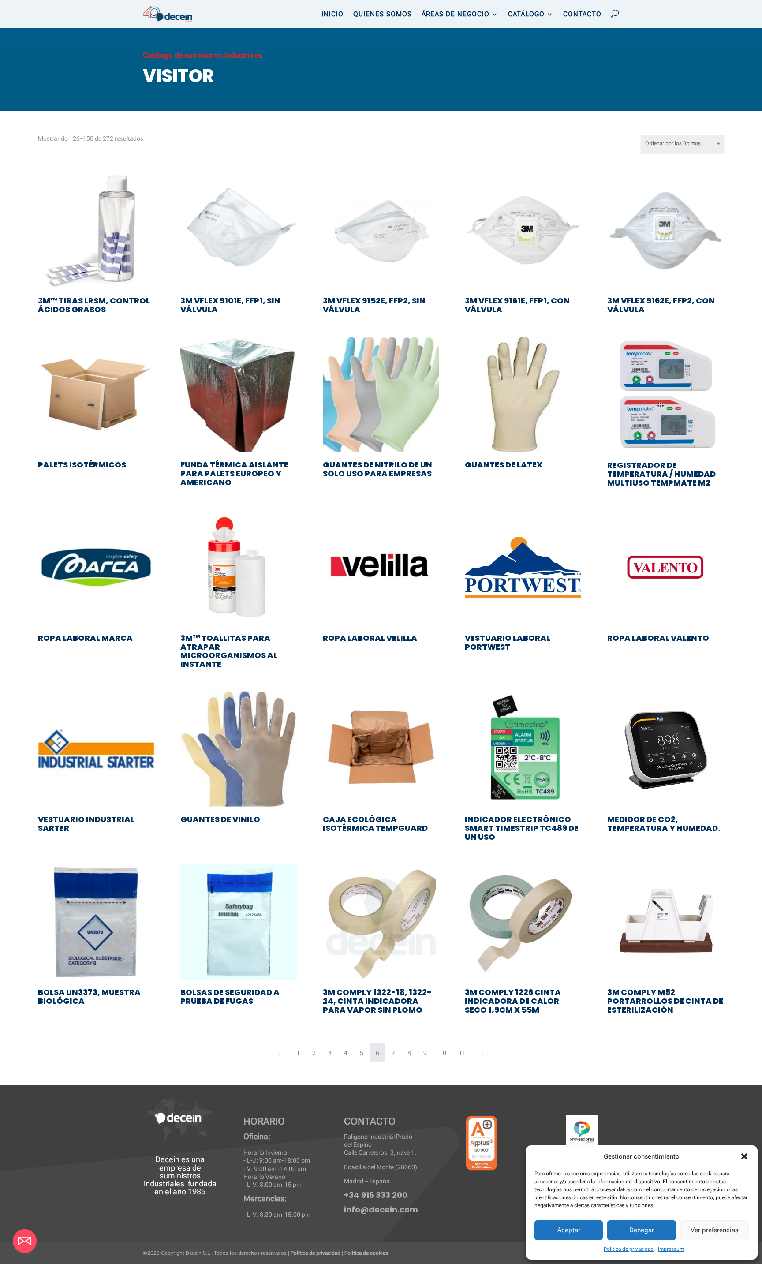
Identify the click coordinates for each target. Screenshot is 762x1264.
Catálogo (526, 14)
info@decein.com (381, 1209)
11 (462, 1052)
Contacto (582, 14)
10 (442, 1052)
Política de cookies (366, 1253)
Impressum (671, 1249)
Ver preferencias (714, 1230)
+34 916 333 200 (375, 1194)
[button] (744, 1156)
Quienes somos (382, 14)
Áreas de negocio (455, 14)
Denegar (641, 1230)
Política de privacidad (629, 1249)
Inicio (332, 14)
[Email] (25, 1241)
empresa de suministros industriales (172, 1175)
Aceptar (568, 1230)
